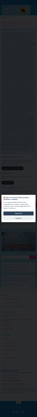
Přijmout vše (18, 213)
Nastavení (18, 218)
